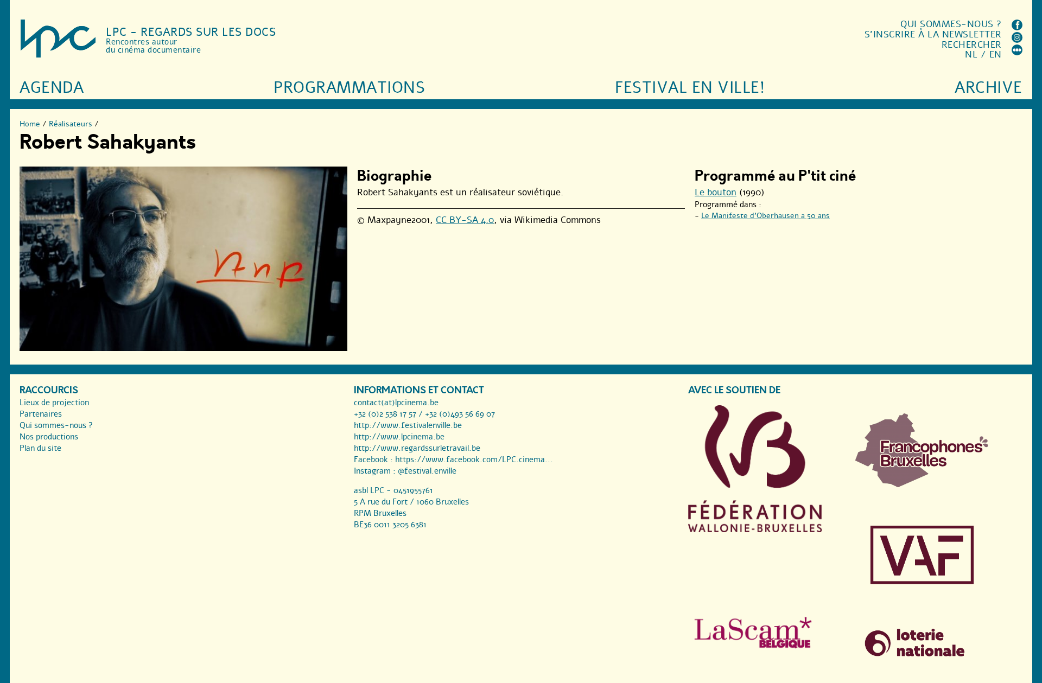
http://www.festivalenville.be (408, 425)
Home (30, 124)
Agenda (52, 87)
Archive (988, 87)
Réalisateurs (70, 124)
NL (971, 54)
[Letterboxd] (1017, 52)
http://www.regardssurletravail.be (417, 448)
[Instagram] (1017, 40)
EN (995, 54)
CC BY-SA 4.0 (465, 220)
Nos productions (49, 436)
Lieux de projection (54, 402)
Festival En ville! (690, 87)
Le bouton (715, 192)
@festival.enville (427, 470)
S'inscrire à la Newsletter (933, 34)
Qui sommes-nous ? (951, 24)
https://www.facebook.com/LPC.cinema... (474, 459)
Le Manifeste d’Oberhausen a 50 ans (765, 215)
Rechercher (972, 45)
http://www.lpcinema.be (399, 436)
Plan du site (40, 448)
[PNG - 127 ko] (922, 484)
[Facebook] (1017, 27)
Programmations (349, 87)
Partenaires (41, 413)
